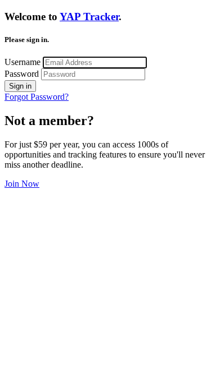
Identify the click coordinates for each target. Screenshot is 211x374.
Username (23, 62)
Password (22, 74)
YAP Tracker (89, 16)
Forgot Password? (37, 96)
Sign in (20, 86)
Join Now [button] (22, 183)
